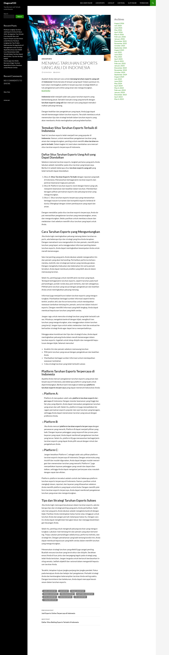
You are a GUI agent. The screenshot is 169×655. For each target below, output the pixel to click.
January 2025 (119, 66)
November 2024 (120, 70)
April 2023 (118, 97)
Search (6, 14)
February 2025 (120, 63)
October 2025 (119, 46)
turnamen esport (50, 600)
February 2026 (120, 37)
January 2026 (119, 39)
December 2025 (120, 41)
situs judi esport (50, 597)
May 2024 (118, 83)
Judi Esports (100, 3)
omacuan (7, 100)
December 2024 (120, 68)
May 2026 (118, 30)
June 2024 (118, 81)
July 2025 (118, 52)
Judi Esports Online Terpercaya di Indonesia (58, 611)
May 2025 (118, 57)
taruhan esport (66, 597)
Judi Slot (111, 3)
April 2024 (118, 86)
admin (57, 72)
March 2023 (119, 99)
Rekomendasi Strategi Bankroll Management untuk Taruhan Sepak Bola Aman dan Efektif (14, 47)
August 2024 (119, 77)
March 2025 (119, 61)
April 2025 (118, 59)
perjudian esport (67, 594)
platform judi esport (85, 594)
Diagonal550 (10, 3)
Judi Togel (121, 3)
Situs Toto (7, 92)
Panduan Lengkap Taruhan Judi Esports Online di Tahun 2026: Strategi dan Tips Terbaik (14, 32)
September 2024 (120, 74)
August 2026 (119, 23)
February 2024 (120, 90)
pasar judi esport (77, 591)
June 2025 (118, 54)
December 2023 (120, 95)
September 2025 (120, 48)
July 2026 (118, 25)
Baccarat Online (86, 3)
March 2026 (119, 34)
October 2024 (119, 72)
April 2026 (118, 32)
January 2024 (119, 92)
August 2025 (119, 50)
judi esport (64, 591)
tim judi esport (80, 597)
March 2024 (119, 88)
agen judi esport (50, 591)
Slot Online (132, 3)
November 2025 (120, 43)
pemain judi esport (51, 594)
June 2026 (118, 28)
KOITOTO (46, 90)
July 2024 (118, 79)
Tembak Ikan (144, 3)
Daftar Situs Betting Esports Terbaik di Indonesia (60, 620)
